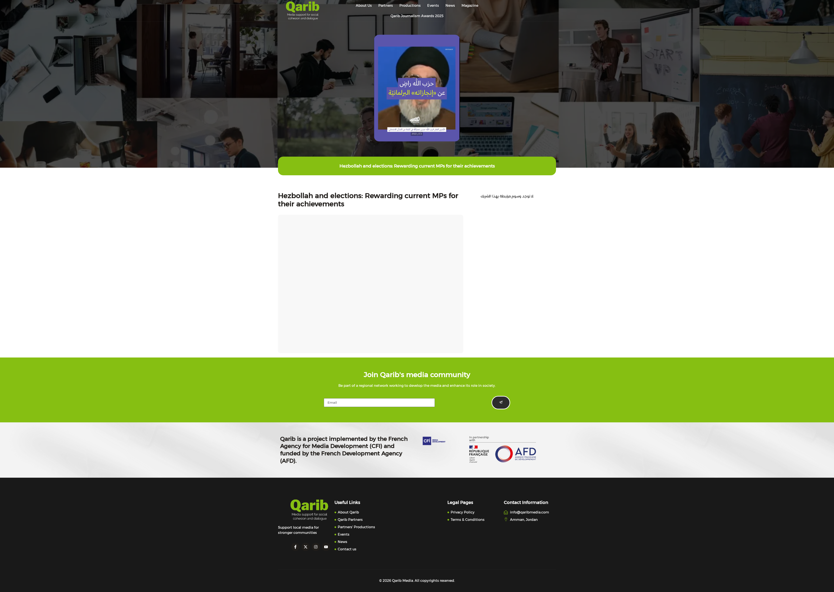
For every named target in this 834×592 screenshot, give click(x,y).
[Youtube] (326, 547)
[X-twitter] (305, 547)
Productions (410, 5)
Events (433, 5)
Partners (385, 5)
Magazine (470, 5)
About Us (364, 5)
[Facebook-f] (295, 547)
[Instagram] (316, 547)
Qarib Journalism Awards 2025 (417, 16)
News (450, 5)
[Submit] (500, 402)
